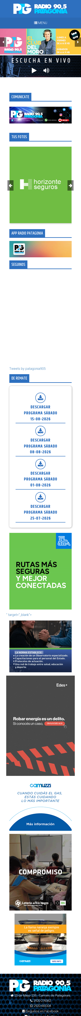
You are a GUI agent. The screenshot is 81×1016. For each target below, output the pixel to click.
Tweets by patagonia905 (27, 369)
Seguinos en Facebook (42, 1011)
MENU (42, 23)
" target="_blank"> (19, 615)
